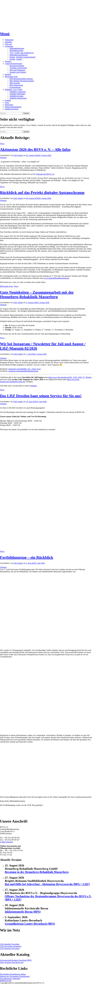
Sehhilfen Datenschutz (18, 98)
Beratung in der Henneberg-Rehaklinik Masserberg (37, 872)
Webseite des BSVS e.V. (45, 174)
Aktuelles (8, 42)
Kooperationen (15, 87)
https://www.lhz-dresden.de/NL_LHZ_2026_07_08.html (69, 377)
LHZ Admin (18, 155)
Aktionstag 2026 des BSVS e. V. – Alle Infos (35, 149)
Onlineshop (9, 40)
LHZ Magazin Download (9, 948)
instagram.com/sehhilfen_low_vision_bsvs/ (24, 369)
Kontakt (8, 100)
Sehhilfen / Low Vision (13, 89)
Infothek (8, 74)
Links (7, 102)
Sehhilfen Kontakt (16, 96)
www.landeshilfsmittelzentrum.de (56, 278)
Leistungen (9, 46)
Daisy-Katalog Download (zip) (11, 962)
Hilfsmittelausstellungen (19, 55)
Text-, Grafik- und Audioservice (22, 53)
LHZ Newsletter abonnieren (10, 946)
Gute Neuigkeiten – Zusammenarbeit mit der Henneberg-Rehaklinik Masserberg (37, 294)
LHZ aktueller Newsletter (9, 944)
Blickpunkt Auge (11, 76)
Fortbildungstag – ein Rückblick (26, 557)
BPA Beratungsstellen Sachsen (21, 79)
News (2, 144)
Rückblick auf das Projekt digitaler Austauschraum (42, 192)
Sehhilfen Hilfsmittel (17, 94)
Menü (5, 34)
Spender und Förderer (18, 72)
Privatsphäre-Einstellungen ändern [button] (13, 974)
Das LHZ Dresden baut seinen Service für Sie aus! (41, 396)
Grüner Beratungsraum (13, 64)
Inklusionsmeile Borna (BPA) (23, 911)
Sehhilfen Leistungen (18, 92)
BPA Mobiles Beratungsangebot (22, 81)
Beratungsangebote (17, 66)
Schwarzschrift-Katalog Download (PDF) (16, 960)
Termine (8, 61)
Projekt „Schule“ (16, 59)
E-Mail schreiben (6, 842)
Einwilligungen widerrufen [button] (10, 979)
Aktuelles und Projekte (18, 68)
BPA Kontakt (15, 83)
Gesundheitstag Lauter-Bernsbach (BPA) (30, 923)
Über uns (8, 44)
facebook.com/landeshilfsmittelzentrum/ (23, 371)
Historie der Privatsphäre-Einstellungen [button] (15, 976)
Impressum (9, 105)
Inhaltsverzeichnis (11, 109)
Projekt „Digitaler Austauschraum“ (23, 57)
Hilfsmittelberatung (17, 48)
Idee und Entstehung (17, 70)
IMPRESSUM (5, 981)
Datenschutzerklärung (13, 107)
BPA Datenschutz (16, 85)
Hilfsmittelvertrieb (16, 51)
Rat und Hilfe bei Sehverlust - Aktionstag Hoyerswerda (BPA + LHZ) (47, 884)
